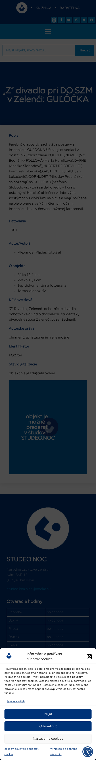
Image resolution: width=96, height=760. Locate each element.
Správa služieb (16, 701)
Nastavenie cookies (48, 738)
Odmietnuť (48, 726)
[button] (89, 656)
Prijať (48, 714)
